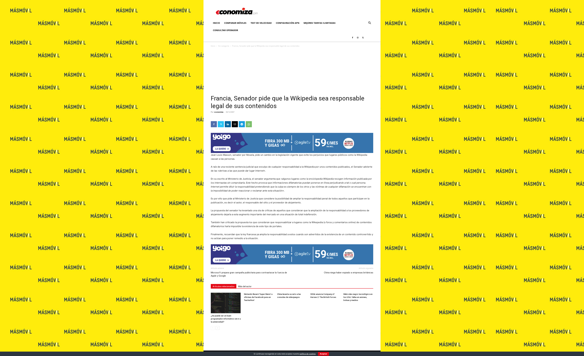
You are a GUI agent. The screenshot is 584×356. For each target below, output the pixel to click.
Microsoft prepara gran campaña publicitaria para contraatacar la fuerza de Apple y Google (249, 274)
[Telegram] (242, 124)
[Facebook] (352, 37)
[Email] (235, 124)
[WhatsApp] (249, 124)
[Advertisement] (292, 72)
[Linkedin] (228, 124)
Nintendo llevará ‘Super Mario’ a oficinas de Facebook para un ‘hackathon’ (258, 297)
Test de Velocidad (261, 22)
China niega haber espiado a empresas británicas (348, 272)
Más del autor (245, 286)
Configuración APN (287, 22)
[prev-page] (213, 328)
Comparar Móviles (235, 22)
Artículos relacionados (224, 286)
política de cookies (308, 354)
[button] (369, 23)
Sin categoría (223, 46)
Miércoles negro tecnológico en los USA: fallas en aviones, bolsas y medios (357, 297)
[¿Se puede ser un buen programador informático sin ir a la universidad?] (226, 303)
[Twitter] (363, 37)
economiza (218, 112)
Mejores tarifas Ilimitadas (319, 22)
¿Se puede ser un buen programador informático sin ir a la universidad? (226, 319)
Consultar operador (225, 30)
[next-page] (217, 328)
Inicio (216, 22)
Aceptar (323, 354)
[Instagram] (357, 37)
